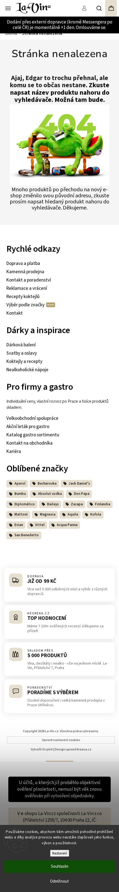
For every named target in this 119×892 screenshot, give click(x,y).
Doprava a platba (23, 263)
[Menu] (8, 7)
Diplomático (24, 504)
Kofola (95, 514)
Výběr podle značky (25, 305)
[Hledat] (99, 8)
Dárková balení (21, 345)
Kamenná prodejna (25, 272)
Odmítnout (59, 881)
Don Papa (81, 493)
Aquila (73, 514)
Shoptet (47, 749)
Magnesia (47, 514)
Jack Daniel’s (79, 483)
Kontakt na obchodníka (29, 443)
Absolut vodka (50, 493)
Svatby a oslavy (21, 353)
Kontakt (14, 313)
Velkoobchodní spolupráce (32, 418)
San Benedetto (26, 535)
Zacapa (77, 504)
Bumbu (20, 493)
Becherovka (47, 483)
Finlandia (102, 504)
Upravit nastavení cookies (61, 740)
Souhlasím (59, 866)
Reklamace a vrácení (26, 288)
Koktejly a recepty (24, 361)
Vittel (40, 524)
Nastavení (59, 853)
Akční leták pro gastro (27, 426)
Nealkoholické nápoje (27, 370)
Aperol (19, 483)
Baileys (53, 504)
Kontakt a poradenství (28, 280)
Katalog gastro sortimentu (32, 435)
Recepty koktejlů (23, 296)
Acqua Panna (67, 524)
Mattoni (21, 514)
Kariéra (13, 451)
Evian (18, 524)
